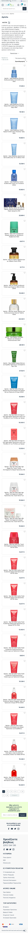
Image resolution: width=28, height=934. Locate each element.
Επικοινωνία (6, 863)
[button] (24, 65)
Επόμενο (14, 795)
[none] (23, 1)
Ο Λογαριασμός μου (9, 872)
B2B (4, 860)
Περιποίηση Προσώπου (10, 909)
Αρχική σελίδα (5, 13)
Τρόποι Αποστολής (9, 877)
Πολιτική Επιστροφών (9, 880)
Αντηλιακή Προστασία (9, 918)
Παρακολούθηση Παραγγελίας (12, 883)
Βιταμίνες (6, 907)
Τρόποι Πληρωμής (8, 875)
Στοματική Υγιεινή (8, 915)
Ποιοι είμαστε (7, 857)
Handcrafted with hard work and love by (12, 930)
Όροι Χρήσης (7, 892)
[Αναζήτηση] (24, 8)
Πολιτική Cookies (8, 895)
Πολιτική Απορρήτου (9, 897)
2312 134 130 (14, 0)
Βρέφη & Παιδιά (7, 912)
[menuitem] (23, 1)
